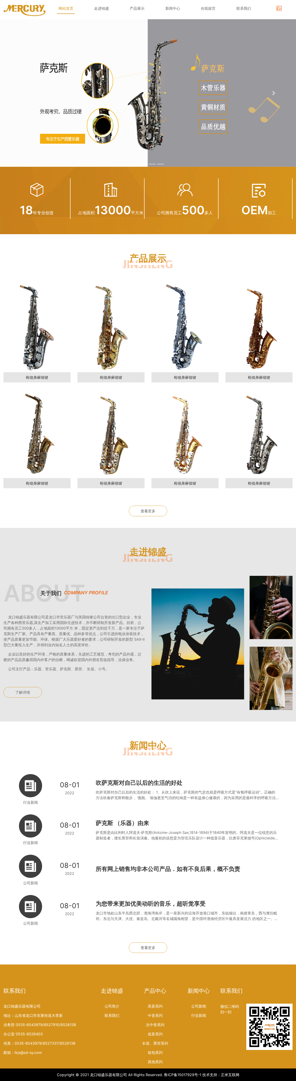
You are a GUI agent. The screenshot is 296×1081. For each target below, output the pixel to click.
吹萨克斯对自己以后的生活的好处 (139, 782)
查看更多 (148, 511)
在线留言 (208, 8)
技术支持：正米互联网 (220, 1074)
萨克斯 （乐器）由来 (122, 822)
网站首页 (66, 8)
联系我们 (243, 8)
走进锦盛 (101, 8)
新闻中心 (172, 8)
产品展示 (137, 8)
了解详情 (22, 692)
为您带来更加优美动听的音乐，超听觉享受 (151, 903)
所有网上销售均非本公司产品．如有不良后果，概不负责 (168, 868)
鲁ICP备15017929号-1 (182, 1074)
